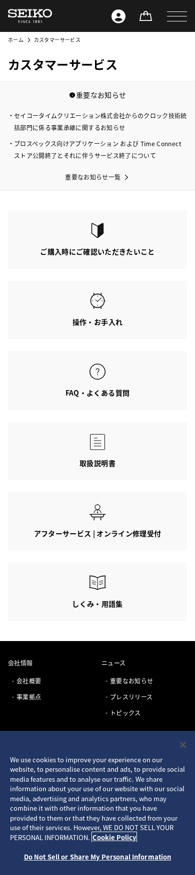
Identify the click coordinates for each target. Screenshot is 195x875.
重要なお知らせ (131, 680)
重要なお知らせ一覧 (92, 177)
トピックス (125, 712)
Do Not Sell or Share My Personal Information (98, 857)
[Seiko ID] (118, 16)
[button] (177, 16)
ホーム (16, 39)
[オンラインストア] (145, 16)
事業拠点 (28, 696)
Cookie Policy (114, 837)
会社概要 (28, 680)
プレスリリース (131, 696)
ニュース (114, 662)
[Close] (183, 745)
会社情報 (20, 662)
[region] (97, 803)
